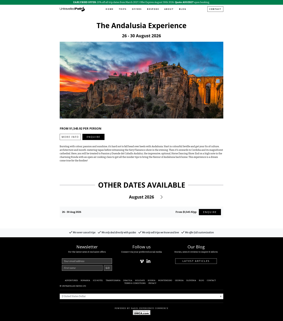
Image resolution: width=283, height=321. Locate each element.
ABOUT (169, 9)
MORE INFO (70, 137)
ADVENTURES (71, 280)
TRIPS (123, 9)
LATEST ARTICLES (196, 261)
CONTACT (215, 9)
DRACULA (127, 280)
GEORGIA (179, 280)
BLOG (182, 9)
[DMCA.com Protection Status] (141, 312)
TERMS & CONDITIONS (135, 283)
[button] (161, 197)
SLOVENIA (191, 280)
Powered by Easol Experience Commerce (141, 308)
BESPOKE (153, 9)
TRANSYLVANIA (113, 280)
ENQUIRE (93, 137)
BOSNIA (151, 280)
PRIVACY (152, 283)
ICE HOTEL (98, 280)
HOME (109, 9)
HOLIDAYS (140, 280)
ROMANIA (85, 280)
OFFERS (137, 9)
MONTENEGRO (165, 280)
